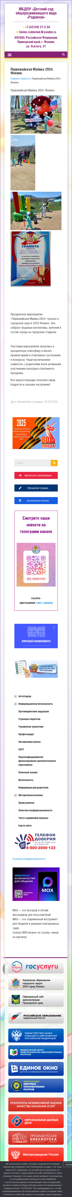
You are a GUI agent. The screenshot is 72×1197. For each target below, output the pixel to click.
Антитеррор (24, 696)
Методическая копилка (30, 795)
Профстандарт (26, 734)
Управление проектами (30, 726)
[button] (9, 55)
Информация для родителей (33, 787)
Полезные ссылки (27, 772)
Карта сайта (25, 825)
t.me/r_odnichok (44, 602)
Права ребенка (26, 802)
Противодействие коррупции (33, 711)
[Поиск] (54, 463)
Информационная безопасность (35, 703)
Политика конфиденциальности (35, 810)
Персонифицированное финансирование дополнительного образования (37, 761)
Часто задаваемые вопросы (33, 817)
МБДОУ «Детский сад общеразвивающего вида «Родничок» (36, 12)
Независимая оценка (29, 741)
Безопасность (25, 779)
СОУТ (21, 749)
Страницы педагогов (29, 719)
